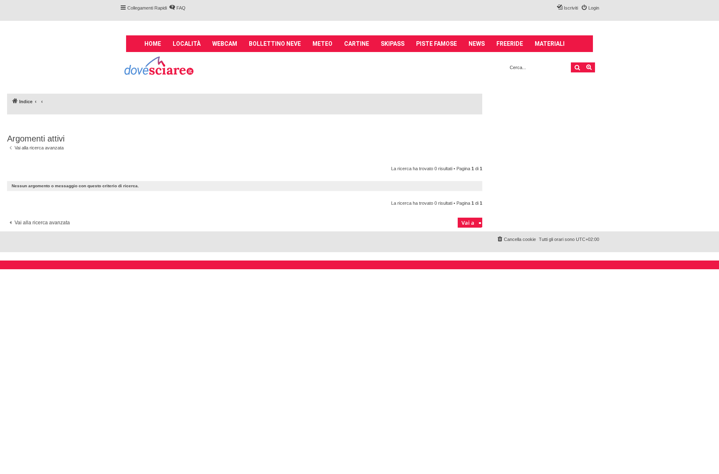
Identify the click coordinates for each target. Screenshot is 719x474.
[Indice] (159, 67)
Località (187, 43)
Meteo (322, 43)
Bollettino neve (275, 43)
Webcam (224, 43)
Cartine (356, 43)
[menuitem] (177, 8)
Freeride (509, 43)
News (477, 43)
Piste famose (436, 43)
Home (152, 43)
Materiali (550, 43)
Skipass (392, 43)
